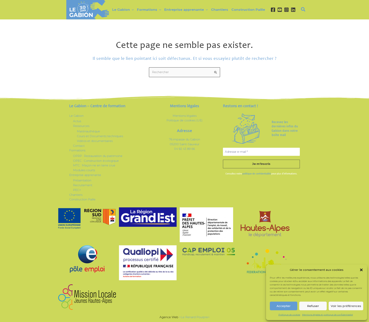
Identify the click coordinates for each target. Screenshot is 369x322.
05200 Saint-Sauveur (184, 144)
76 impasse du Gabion (184, 139)
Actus (77, 121)
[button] (361, 270)
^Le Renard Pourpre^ (194, 317)
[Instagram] (286, 9)
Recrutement (82, 185)
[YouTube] (279, 9)
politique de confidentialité (257, 173)
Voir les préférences (346, 306)
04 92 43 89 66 (184, 149)
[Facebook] (273, 9)
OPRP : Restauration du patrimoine (97, 156)
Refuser (313, 306)
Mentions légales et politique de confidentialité (327, 314)
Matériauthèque (88, 131)
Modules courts (84, 170)
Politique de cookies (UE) (184, 120)
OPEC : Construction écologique (96, 161)
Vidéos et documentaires (95, 141)
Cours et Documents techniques (100, 136)
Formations (77, 150)
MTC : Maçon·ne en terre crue (94, 165)
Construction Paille (82, 199)
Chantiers (75, 195)
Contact (79, 146)
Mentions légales (185, 116)
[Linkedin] (293, 9)
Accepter (284, 306)
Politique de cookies (289, 314)
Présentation (82, 180)
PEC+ (77, 190)
